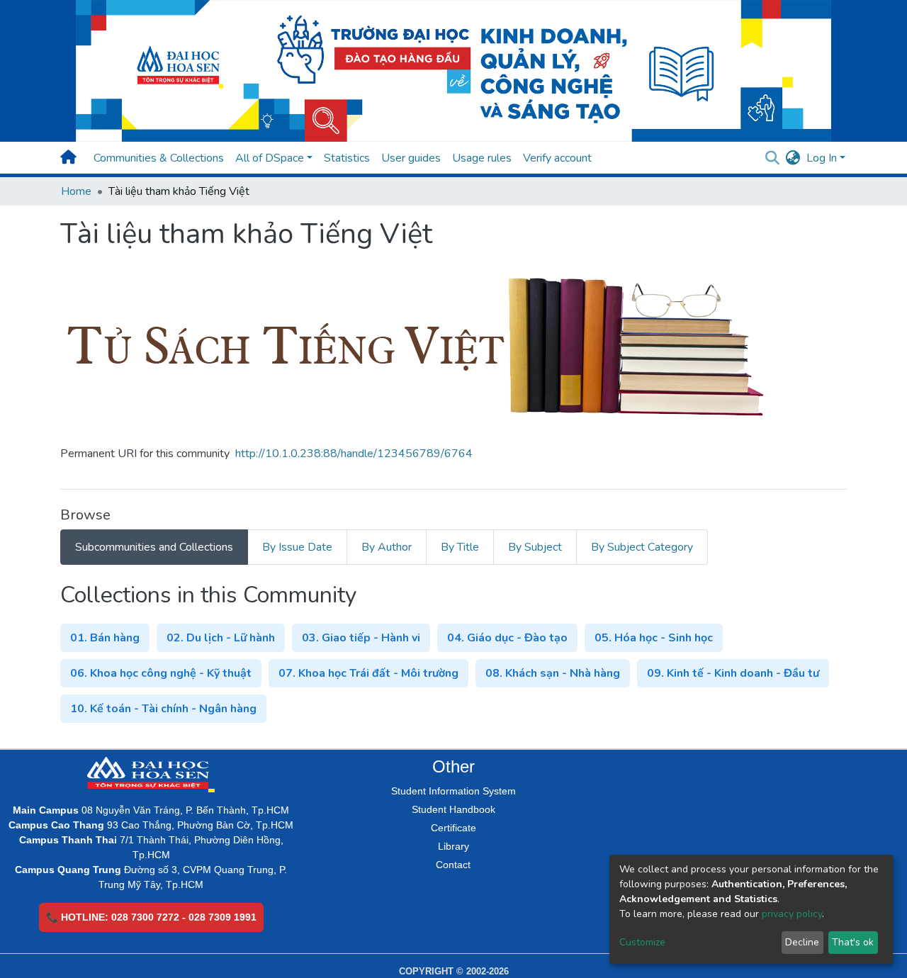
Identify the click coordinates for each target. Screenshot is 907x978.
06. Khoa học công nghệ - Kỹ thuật (161, 673)
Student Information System (453, 791)
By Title (460, 547)
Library (453, 846)
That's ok (853, 942)
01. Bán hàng (105, 638)
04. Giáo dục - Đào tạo (507, 638)
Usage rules (482, 158)
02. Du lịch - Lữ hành (221, 638)
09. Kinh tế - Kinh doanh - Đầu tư (733, 673)
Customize (642, 942)
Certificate (453, 827)
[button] (793, 158)
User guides (411, 158)
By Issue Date (297, 547)
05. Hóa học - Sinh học (654, 638)
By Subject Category (642, 547)
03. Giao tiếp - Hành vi (361, 638)
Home (76, 191)
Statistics (347, 158)
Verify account (557, 158)
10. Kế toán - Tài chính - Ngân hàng (163, 708)
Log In (821, 158)
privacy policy (792, 914)
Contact (453, 864)
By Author (386, 547)
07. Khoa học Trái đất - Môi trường (368, 673)
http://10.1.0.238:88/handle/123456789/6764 (354, 453)
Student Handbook (453, 809)
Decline (802, 942)
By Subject (535, 547)
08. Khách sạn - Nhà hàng (552, 673)
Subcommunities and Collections (154, 547)
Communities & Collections (159, 158)
